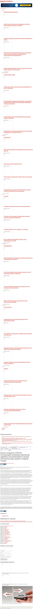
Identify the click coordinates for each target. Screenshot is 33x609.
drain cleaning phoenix (8, 534)
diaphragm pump (7, 536)
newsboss (12, 463)
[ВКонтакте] (0, 464)
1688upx (6, 528)
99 (8, 193)
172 (9, 351)
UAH (14, 448)
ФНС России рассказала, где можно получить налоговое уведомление (16, 301)
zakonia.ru (4, 510)
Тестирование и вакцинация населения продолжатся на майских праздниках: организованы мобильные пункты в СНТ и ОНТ (18, 102)
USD (4, 447)
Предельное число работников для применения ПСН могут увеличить (18, 87)
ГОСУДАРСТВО (7, 307)
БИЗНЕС (6, 368)
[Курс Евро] (11, 447)
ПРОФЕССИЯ (7, 137)
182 (8, 71)
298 (8, 90)
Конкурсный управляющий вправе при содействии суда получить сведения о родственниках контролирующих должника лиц (17, 54)
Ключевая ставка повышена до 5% (13, 164)
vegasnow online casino (8, 537)
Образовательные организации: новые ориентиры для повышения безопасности (18, 258)
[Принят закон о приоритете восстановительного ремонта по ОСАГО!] (17, 602)
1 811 (8, 57)
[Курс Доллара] (2, 447)
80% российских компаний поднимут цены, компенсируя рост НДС (15, 240)
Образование (4, 243)
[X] (4, 464)
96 (9, 208)
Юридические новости (3, 463)
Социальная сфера (5, 72)
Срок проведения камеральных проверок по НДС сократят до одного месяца (17, 287)
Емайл (1, 553)
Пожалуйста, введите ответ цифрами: (5, 556)
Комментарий (2, 550)
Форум (3, 429)
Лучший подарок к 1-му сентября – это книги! (16, 229)
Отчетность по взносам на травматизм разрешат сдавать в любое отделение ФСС (17, 217)
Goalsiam (6, 542)
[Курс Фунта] (20, 447)
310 (7, 134)
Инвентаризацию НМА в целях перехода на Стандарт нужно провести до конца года (18, 69)
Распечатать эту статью (5, 516)
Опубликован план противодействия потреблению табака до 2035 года (17, 117)
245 (7, 120)
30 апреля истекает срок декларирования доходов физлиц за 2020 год (17, 362)
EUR (13, 447)
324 (7, 412)
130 (8, 27)
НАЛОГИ (6, 196)
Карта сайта (3, 428)
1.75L (5, 535)
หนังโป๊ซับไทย (6, 538)
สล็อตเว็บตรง (6, 526)
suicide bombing (7, 531)
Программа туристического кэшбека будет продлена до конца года (18, 334)
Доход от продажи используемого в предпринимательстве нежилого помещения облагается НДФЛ (16, 521)
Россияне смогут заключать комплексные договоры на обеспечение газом (18, 395)
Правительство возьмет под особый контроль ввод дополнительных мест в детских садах (17, 190)
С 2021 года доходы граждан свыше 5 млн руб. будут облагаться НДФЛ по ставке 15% (17, 272)
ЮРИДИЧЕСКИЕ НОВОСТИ (11, 12)
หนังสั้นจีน (6, 539)
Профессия (3, 135)
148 (7, 322)
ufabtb (5, 527)
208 (9, 275)
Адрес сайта (2, 555)
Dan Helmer (6, 530)
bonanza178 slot (7, 529)
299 (8, 304)
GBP (22, 447)
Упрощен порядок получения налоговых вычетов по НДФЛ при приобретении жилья (18, 348)
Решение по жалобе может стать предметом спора (17, 206)
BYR (5, 448)
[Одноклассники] (2, 464)
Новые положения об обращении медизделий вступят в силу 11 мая (18, 424)
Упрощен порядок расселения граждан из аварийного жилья (18, 39)
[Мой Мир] (3, 464)
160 (9, 219)
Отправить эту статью (5, 515)
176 (9, 231)
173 (9, 242)
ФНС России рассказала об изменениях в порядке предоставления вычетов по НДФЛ (17, 24)
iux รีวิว (5, 543)
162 (8, 41)
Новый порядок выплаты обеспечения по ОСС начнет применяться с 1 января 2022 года (18, 131)
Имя (1, 552)
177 (8, 261)
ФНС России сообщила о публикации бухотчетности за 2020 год (18, 150)
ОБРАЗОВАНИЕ (8, 245)
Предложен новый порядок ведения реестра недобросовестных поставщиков (15, 381)
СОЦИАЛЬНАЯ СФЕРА (9, 74)
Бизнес (3, 366)
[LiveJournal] (5, 464)
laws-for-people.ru (6, 1)
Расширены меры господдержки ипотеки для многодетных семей (16, 320)
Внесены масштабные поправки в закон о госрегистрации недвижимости (15, 410)
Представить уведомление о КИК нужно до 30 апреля (18, 176)
